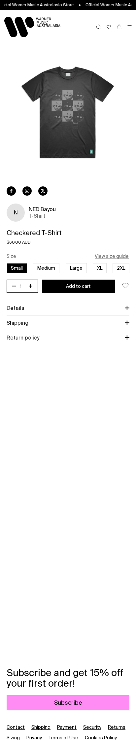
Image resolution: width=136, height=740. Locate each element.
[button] (68, 308)
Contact (16, 727)
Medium (46, 268)
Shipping (41, 727)
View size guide (112, 256)
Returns (116, 727)
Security (92, 727)
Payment (67, 727)
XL (99, 268)
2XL (121, 268)
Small (17, 268)
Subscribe (68, 702)
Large (76, 268)
